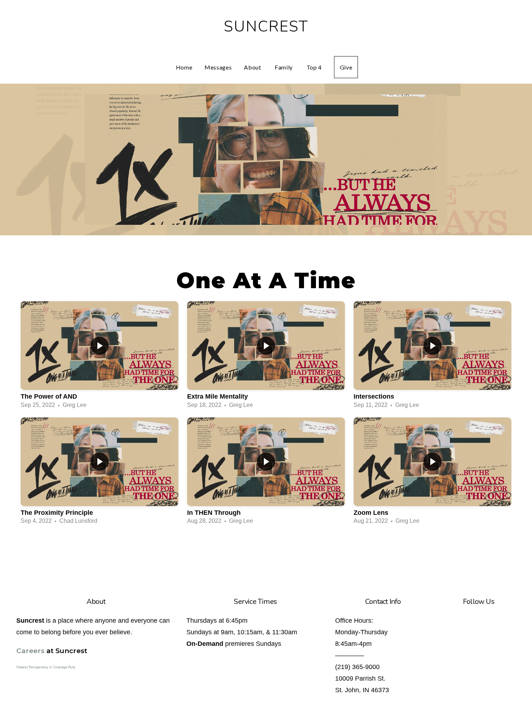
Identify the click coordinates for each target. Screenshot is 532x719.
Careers (30, 651)
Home (184, 67)
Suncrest (266, 26)
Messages (218, 67)
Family (284, 67)
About (253, 67)
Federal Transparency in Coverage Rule (45, 667)
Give (346, 67)
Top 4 (314, 67)
